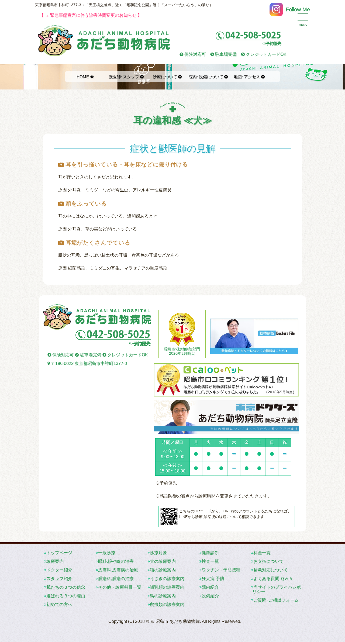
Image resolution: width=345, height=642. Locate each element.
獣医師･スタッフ (124, 76)
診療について (165, 76)
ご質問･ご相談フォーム (276, 600)
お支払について (268, 561)
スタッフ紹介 (59, 578)
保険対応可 (194, 54)
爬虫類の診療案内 (167, 604)
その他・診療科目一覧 (119, 587)
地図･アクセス (247, 76)
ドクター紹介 (59, 570)
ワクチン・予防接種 (221, 570)
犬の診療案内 (163, 561)
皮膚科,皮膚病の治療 (118, 570)
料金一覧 (262, 552)
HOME (83, 76)
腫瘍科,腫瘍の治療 (116, 578)
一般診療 (106, 552)
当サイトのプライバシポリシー (276, 589)
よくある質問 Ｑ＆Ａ (273, 578)
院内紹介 (210, 587)
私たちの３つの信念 (65, 587)
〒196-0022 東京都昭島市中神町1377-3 (88, 363)
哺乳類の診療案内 (167, 587)
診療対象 (158, 552)
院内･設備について (206, 76)
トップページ (59, 552)
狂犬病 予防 (213, 578)
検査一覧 (210, 561)
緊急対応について (270, 570)
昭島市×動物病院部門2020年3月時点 (182, 351)
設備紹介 (210, 595)
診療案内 (55, 561)
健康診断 (210, 552)
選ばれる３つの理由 (65, 595)
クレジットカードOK (266, 54)
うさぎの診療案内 (167, 578)
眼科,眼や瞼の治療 (116, 561)
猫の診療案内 (163, 570)
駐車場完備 (225, 54)
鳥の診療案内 (163, 595)
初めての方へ (59, 604)
